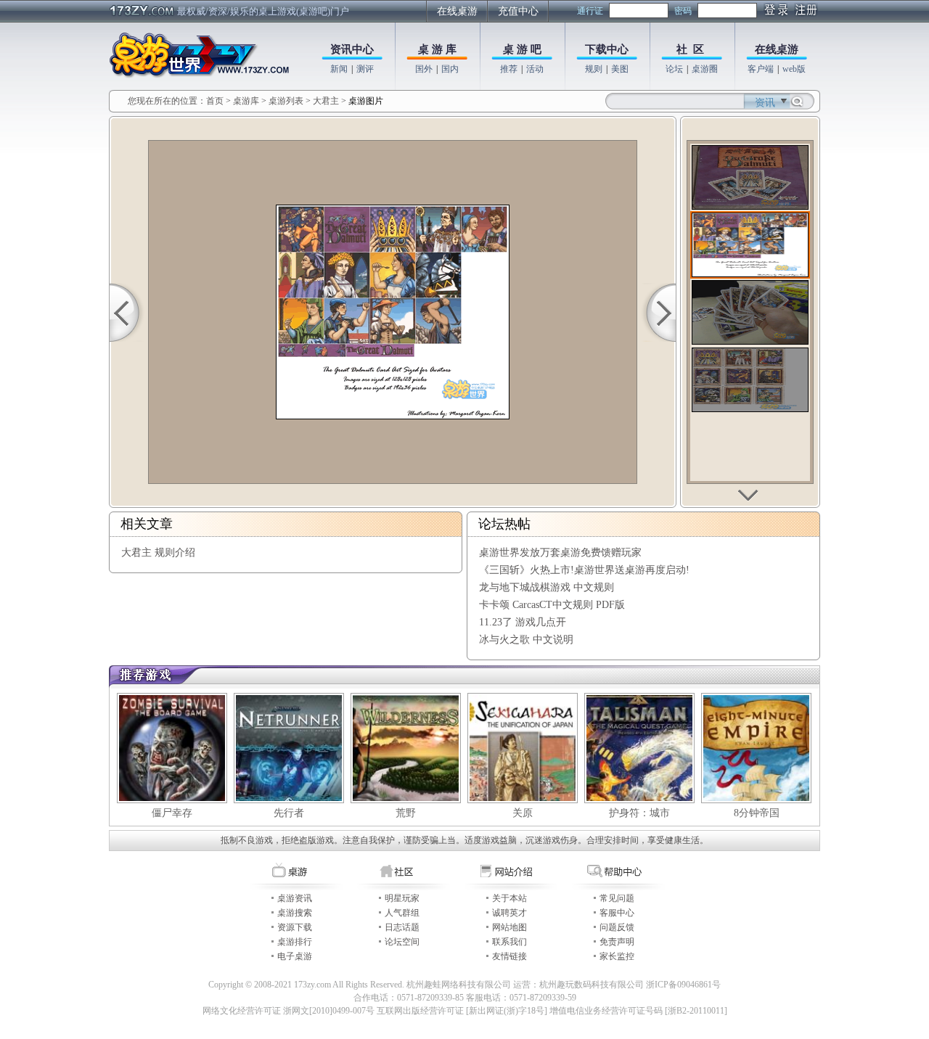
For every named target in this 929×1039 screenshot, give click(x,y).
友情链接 (509, 956)
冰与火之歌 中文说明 (526, 639)
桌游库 (247, 101)
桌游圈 (705, 69)
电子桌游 (294, 956)
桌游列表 (286, 101)
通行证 (590, 11)
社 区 (690, 49)
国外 (424, 69)
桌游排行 (294, 942)
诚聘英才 (509, 913)
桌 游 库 (437, 49)
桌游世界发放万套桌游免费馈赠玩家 (560, 552)
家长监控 (616, 956)
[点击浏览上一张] (127, 312)
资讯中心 (352, 49)
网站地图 (509, 927)
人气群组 (402, 913)
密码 (683, 11)
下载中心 (607, 49)
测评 (365, 69)
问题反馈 (616, 927)
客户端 (761, 69)
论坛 (674, 69)
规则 (593, 69)
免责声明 (616, 942)
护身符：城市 (639, 813)
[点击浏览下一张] (658, 312)
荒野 (406, 813)
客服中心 (616, 913)
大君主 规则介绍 (158, 552)
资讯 (765, 102)
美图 (620, 69)
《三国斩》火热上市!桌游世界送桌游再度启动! (584, 569)
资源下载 (294, 927)
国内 (450, 69)
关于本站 (509, 898)
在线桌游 (457, 11)
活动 (535, 69)
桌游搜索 (294, 913)
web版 (794, 69)
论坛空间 (402, 942)
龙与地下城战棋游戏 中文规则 (546, 587)
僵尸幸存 (172, 813)
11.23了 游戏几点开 (522, 622)
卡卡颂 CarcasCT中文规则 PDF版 (552, 604)
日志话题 (402, 927)
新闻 (339, 69)
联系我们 (509, 942)
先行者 (289, 813)
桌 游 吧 (522, 49)
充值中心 (518, 11)
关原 (522, 813)
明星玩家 (402, 898)
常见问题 (616, 898)
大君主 (326, 101)
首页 (215, 101)
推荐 (508, 69)
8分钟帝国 (756, 813)
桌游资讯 (294, 898)
